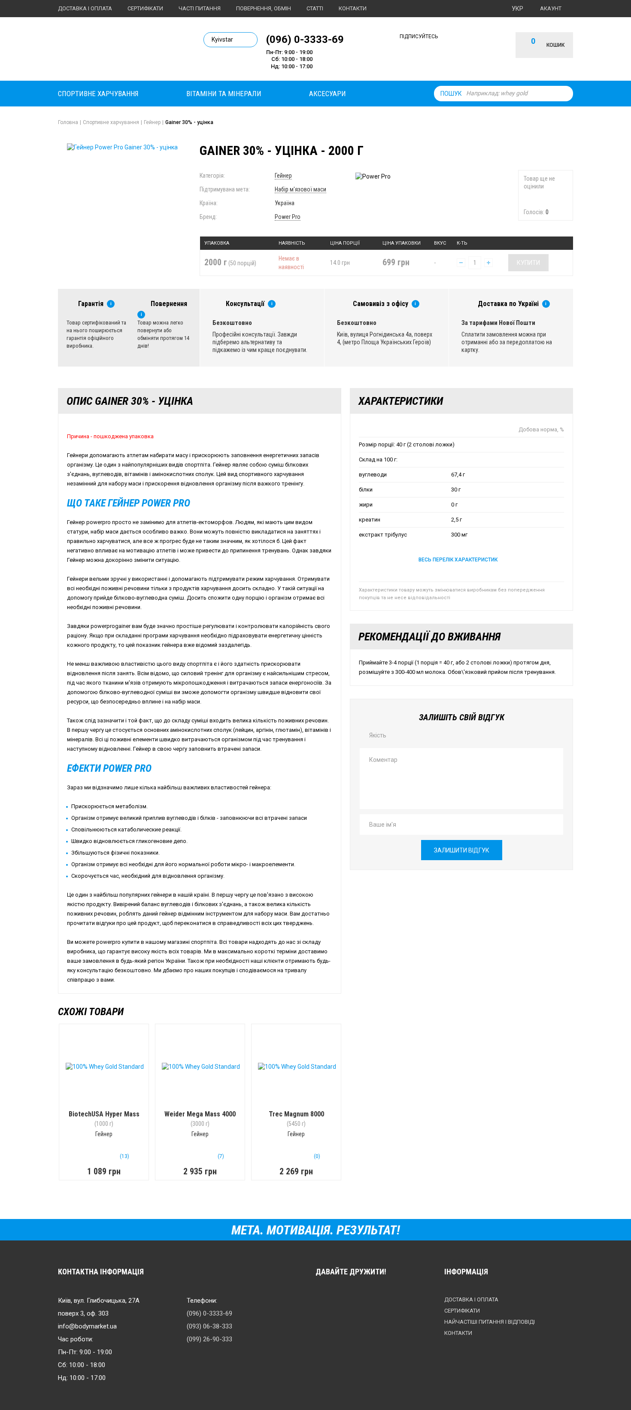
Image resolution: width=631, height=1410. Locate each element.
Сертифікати (145, 8)
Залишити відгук (461, 850)
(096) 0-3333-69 (305, 39)
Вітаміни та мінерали (223, 93)
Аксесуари (327, 93)
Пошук (451, 93)
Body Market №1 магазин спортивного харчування (117, 50)
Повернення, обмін (263, 8)
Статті (314, 8)
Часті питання (200, 8)
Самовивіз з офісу (380, 304)
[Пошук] (564, 93)
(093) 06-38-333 (209, 1326)
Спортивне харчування (98, 93)
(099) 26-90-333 (209, 1339)
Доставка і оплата (85, 8)
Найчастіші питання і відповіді (489, 1322)
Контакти (353, 8)
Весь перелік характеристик (458, 560)
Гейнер (283, 175)
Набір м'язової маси (300, 189)
